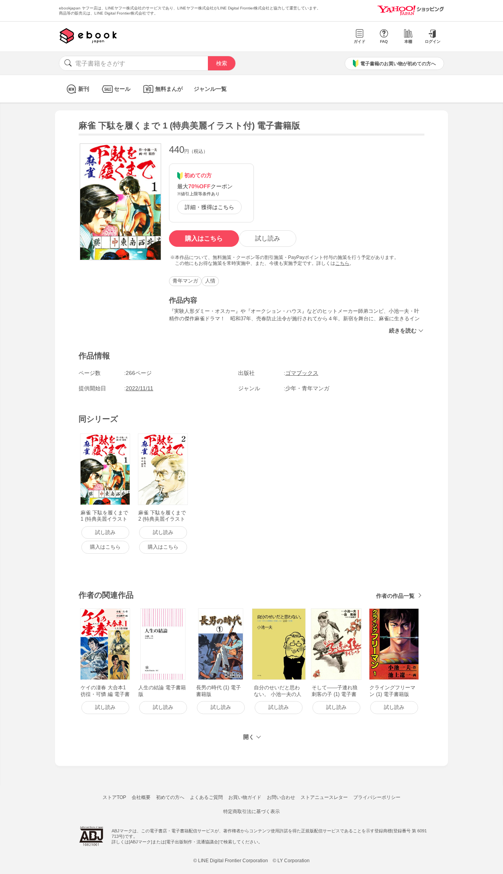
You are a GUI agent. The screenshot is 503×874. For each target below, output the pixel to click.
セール (122, 89)
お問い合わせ (281, 797)
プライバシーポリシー (376, 797)
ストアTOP (114, 797)
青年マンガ (185, 281)
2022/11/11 (139, 388)
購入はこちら (204, 238)
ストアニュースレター (324, 797)
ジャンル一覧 (210, 89)
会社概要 (141, 797)
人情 (210, 281)
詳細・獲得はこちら (209, 207)
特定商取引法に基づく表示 (251, 811)
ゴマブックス (301, 373)
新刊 (83, 89)
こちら (342, 263)
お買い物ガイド (244, 797)
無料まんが (169, 89)
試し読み (267, 238)
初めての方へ (170, 797)
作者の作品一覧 (395, 596)
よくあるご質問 (206, 797)
